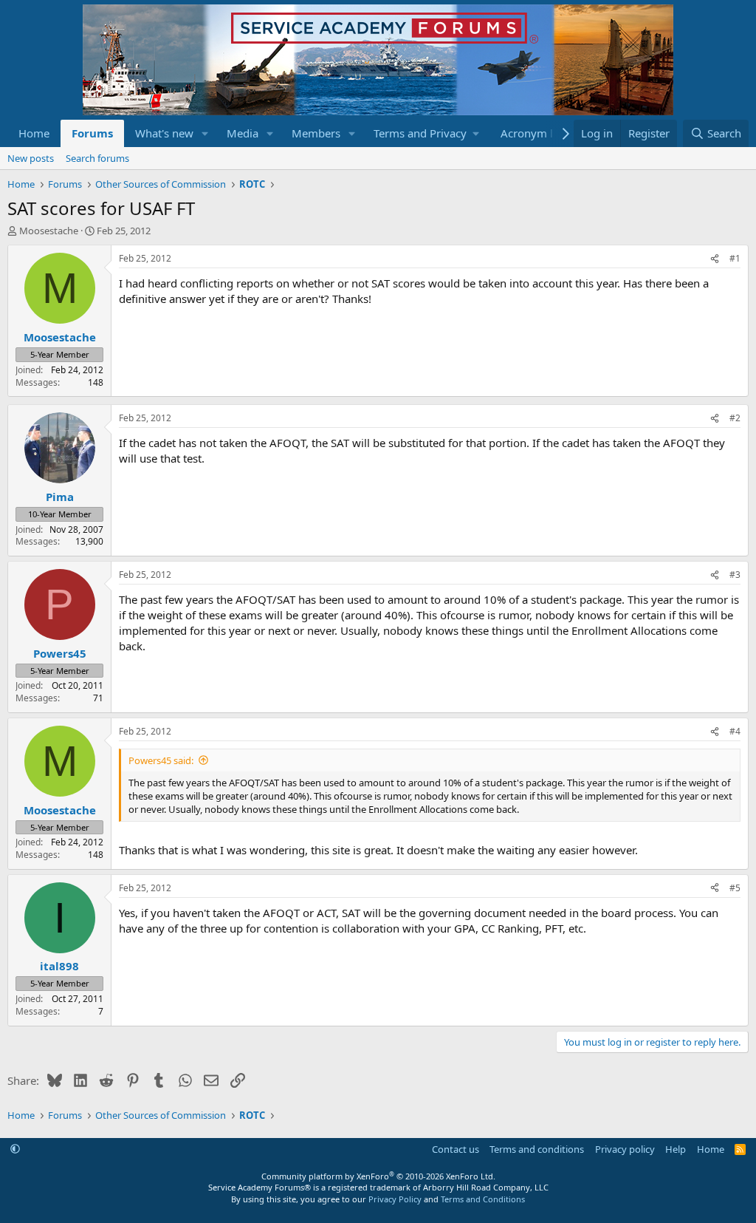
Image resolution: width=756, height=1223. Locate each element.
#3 (734, 574)
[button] (205, 133)
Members (316, 133)
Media (242, 133)
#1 (734, 258)
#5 (734, 888)
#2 (734, 418)
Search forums (97, 158)
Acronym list (533, 133)
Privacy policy (625, 1149)
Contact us (455, 1149)
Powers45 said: (160, 760)
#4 (734, 731)
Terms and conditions (536, 1149)
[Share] (714, 259)
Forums (92, 133)
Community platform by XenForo (378, 1176)
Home (33, 133)
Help (675, 1149)
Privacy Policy (395, 1199)
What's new (164, 133)
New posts (30, 158)
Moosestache (48, 230)
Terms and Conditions (483, 1199)
